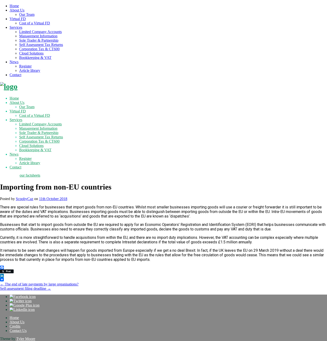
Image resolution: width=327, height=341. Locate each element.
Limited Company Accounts (40, 32)
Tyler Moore (25, 339)
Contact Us (18, 331)
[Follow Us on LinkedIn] (22, 309)
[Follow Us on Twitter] (21, 301)
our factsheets (30, 175)
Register (25, 66)
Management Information (38, 36)
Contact (15, 75)
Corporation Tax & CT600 (39, 49)
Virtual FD (18, 19)
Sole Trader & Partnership (38, 40)
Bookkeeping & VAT (35, 58)
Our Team (26, 14)
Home (14, 6)
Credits (15, 326)
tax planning (9, 175)
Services (16, 27)
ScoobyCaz (24, 199)
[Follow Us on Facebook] (23, 297)
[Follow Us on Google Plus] (24, 305)
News (14, 62)
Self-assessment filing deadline (25, 288)
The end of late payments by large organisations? (39, 284)
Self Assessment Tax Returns (41, 45)
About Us (17, 10)
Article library (29, 70)
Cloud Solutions (31, 53)
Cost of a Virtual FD (34, 23)
